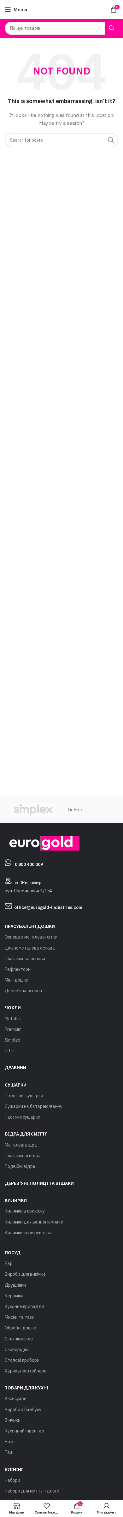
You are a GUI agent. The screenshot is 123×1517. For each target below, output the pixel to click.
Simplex (12, 1040)
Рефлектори (18, 969)
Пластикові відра (23, 1155)
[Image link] (42, 843)
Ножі (10, 1441)
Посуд (12, 1253)
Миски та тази (19, 1317)
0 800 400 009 (29, 864)
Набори (12, 1480)
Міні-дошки (16, 980)
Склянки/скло (19, 1339)
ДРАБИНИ (15, 1068)
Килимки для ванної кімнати (34, 1222)
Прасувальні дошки (30, 926)
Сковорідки (17, 1349)
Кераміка (14, 1296)
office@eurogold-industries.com (48, 907)
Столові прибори (22, 1360)
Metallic (13, 1018)
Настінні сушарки (22, 1117)
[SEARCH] (111, 28)
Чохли (13, 1007)
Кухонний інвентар (24, 1431)
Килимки (16, 1200)
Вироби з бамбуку (23, 1409)
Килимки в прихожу (25, 1211)
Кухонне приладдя (24, 1306)
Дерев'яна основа (23, 991)
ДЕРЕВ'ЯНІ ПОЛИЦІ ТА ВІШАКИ (39, 1183)
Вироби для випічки (25, 1274)
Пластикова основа (25, 958)
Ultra (10, 1051)
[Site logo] (61, 9)
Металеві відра (21, 1145)
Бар (9, 1263)
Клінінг (14, 1469)
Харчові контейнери (26, 1371)
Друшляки (15, 1285)
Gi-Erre (75, 810)
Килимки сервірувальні (28, 1232)
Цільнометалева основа (30, 948)
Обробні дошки (20, 1328)
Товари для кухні (27, 1388)
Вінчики (12, 1420)
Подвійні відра (20, 1166)
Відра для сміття (26, 1134)
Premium (13, 1029)
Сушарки (15, 1085)
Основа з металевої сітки (31, 937)
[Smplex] (33, 810)
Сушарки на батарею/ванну (33, 1106)
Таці (9, 1452)
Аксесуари (15, 1398)
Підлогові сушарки (24, 1095)
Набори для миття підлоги (32, 1491)
